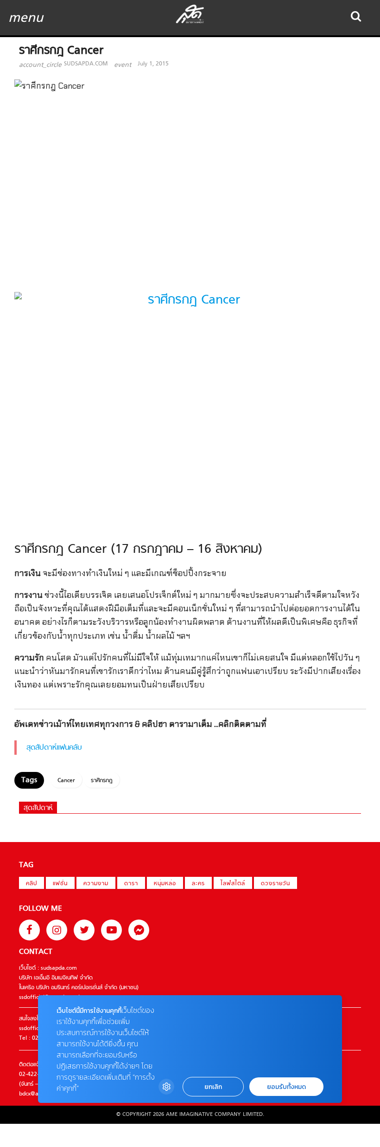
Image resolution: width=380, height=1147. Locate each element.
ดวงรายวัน (275, 883)
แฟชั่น (60, 883)
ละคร (198, 883)
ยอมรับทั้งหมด (286, 1087)
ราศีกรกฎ (102, 780)
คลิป (31, 883)
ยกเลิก (213, 1087)
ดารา (131, 883)
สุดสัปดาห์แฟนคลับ (54, 748)
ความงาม (95, 883)
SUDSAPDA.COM (86, 64)
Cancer (66, 780)
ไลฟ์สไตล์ (233, 883)
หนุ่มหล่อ (165, 883)
